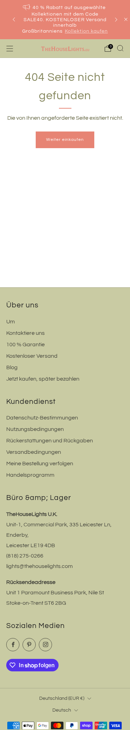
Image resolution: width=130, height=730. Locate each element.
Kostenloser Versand (32, 356)
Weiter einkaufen (65, 139)
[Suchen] (120, 48)
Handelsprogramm (30, 475)
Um (10, 321)
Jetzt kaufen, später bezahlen (42, 379)
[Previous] (14, 19)
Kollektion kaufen (86, 31)
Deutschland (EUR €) (61, 698)
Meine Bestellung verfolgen (39, 463)
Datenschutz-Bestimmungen (42, 418)
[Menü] (9, 48)
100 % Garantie (25, 344)
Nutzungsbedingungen (35, 429)
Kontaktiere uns (25, 333)
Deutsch (61, 710)
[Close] (126, 19)
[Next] (116, 19)
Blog (12, 367)
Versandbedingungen (33, 452)
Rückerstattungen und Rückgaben (49, 440)
